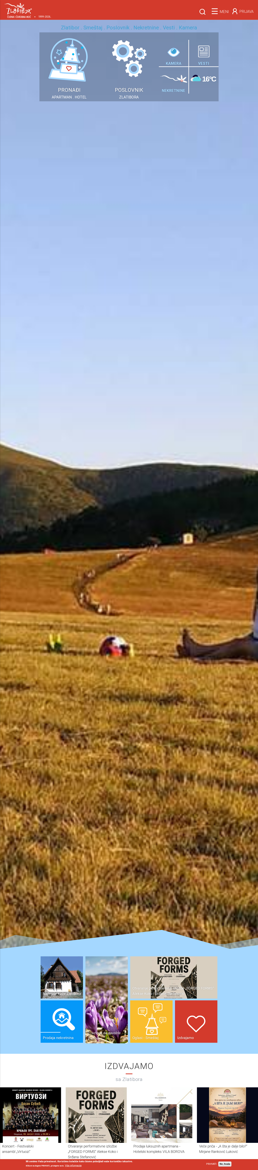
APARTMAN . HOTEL (69, 97)
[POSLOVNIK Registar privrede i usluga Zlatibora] (129, 34)
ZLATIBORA (129, 97)
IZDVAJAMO (129, 1066)
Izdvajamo (185, 1038)
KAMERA (173, 63)
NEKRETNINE (173, 90)
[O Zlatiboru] (173, 76)
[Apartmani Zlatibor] (69, 34)
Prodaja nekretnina (58, 1038)
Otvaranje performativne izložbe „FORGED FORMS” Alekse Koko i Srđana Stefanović (93, 1151)
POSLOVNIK (129, 90)
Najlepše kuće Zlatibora (62, 994)
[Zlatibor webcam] (173, 51)
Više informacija (73, 1165)
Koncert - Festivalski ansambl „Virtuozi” (164, 994)
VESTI (203, 63)
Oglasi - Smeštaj (145, 1038)
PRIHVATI (211, 1164)
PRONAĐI (69, 90)
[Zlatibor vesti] (204, 51)
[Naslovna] (27, 9)
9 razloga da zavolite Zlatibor (104, 1035)
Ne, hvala (225, 1164)
